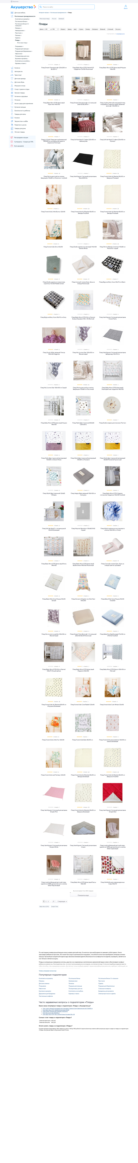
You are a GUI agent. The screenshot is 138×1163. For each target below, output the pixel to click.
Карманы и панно (21, 63)
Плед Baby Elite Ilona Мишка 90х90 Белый (53, 599)
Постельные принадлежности (25, 16)
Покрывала (19, 46)
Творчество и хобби (21, 121)
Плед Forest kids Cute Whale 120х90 (112, 704)
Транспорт (18, 75)
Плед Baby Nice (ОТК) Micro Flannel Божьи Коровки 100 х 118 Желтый (83, 318)
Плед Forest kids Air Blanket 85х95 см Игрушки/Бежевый (54, 705)
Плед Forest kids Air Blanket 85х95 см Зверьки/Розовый (112, 177)
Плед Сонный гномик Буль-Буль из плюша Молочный (83, 282)
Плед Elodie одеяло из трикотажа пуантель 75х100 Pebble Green (54, 282)
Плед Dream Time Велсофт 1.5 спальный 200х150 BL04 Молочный (83, 635)
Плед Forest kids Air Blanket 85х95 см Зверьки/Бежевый (83, 811)
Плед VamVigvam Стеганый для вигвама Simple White (54, 846)
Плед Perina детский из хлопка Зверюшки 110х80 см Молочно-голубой (54, 177)
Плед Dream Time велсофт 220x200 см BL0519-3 (54, 68)
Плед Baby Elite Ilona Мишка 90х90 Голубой (112, 599)
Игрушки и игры (20, 85)
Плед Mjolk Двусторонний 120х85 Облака (54, 494)
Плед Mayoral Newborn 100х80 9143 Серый (83, 529)
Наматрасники (20, 30)
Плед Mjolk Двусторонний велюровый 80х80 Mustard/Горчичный (112, 459)
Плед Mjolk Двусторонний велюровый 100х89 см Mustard (83, 459)
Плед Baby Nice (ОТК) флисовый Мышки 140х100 (112, 68)
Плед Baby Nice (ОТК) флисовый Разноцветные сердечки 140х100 (113, 388)
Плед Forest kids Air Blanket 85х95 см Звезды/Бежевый (83, 775)
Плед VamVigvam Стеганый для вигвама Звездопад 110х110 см (112, 353)
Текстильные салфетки (46, 996)
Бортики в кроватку (21, 58)
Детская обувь (19, 82)
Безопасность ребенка (22, 110)
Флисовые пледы (22, 42)
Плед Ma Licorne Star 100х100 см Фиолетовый (83, 353)
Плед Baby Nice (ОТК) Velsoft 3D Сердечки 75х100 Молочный (83, 68)
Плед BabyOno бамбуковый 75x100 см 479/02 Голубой (112, 635)
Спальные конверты (104, 988)
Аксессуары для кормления (24, 103)
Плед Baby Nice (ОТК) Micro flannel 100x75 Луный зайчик (54, 670)
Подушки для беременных (23, 51)
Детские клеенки (44, 983)
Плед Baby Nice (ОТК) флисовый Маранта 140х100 (83, 670)
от (43, 29)
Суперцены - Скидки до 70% (23, 142)
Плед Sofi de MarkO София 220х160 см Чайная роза (83, 140)
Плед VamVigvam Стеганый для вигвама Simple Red (112, 811)
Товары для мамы (20, 114)
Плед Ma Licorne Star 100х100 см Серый (53, 387)
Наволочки (19, 53)
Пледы (17, 40)
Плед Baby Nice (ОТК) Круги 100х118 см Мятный (113, 670)
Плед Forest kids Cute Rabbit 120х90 (82, 704)
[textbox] (67, 7)
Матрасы (18, 28)
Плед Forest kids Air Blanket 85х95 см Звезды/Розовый (112, 212)
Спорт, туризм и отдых (22, 89)
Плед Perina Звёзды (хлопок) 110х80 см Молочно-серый (112, 247)
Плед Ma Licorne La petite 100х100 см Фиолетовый (54, 635)
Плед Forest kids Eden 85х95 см (82, 740)
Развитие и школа (20, 125)
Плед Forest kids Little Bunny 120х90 (53, 211)
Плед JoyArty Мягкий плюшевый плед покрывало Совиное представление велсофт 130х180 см (112, 104)
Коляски (17, 68)
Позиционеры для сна (22, 56)
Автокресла (18, 71)
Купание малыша (20, 107)
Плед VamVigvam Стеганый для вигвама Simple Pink (54, 811)
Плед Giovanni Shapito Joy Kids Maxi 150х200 (83, 599)
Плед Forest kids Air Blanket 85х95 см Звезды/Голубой (83, 212)
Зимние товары (20, 93)
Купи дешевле (19, 146)
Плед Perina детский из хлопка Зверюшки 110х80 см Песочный (83, 388)
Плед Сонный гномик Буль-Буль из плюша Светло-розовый (112, 564)
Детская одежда (20, 78)
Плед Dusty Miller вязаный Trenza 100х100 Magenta (54, 353)
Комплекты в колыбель (22, 61)
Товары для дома (20, 128)
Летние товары (20, 132)
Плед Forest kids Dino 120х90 (53, 247)
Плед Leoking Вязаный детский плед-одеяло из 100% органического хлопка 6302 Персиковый (54, 883)
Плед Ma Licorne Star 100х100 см (51, 1013)
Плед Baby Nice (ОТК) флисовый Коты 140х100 (53, 564)
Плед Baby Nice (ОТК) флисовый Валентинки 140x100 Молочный (83, 564)
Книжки (17, 118)
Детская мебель (20, 12)
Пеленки (18, 35)
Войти (125, 8)
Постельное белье (21, 21)
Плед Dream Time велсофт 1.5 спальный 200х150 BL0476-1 (83, 103)
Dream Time (54, 906)
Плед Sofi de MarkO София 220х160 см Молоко (112, 140)
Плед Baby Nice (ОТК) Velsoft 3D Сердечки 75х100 (56, 1010)
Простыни (19, 33)
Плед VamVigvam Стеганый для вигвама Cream (83, 846)
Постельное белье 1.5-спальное (108, 978)
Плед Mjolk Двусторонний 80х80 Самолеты (83, 423)
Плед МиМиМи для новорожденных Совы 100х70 (113, 883)
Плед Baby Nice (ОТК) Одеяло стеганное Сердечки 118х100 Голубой (112, 494)
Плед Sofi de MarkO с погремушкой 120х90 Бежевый (54, 529)
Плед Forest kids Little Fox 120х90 (53, 740)
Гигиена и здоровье (21, 96)
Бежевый (61, 18)
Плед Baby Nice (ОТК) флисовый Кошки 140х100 (54, 423)
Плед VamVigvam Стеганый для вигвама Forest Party (112, 318)
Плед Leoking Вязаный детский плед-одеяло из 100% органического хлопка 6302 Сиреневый (113, 847)
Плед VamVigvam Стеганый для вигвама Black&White (83, 177)
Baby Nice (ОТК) (44, 906)
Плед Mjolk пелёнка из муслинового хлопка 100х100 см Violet (113, 529)
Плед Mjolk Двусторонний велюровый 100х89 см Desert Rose (54, 459)
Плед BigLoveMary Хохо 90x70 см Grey (53, 317)
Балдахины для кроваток (106, 991)
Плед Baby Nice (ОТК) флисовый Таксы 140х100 (83, 883)
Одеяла (18, 38)
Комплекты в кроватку (22, 19)
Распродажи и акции (21, 137)
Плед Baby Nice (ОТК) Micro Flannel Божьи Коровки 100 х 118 (59, 1014)
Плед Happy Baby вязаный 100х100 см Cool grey (83, 494)
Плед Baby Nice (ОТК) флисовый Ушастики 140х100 (54, 103)
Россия (54, 18)
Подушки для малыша (22, 49)
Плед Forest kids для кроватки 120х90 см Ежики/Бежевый (112, 740)
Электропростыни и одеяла (106, 993)
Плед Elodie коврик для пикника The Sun (112, 423)
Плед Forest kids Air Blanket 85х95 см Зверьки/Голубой (112, 775)
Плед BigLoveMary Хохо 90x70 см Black (112, 282)
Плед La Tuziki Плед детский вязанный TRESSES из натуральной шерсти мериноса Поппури (54, 141)
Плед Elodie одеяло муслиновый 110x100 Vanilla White (83, 247)
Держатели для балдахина (47, 993)
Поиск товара (41, 7)
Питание (17, 100)
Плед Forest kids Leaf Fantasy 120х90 (53, 775)
